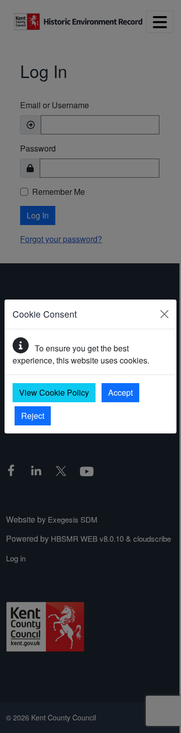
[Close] (164, 314)
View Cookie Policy (54, 392)
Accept (120, 392)
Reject (32, 415)
